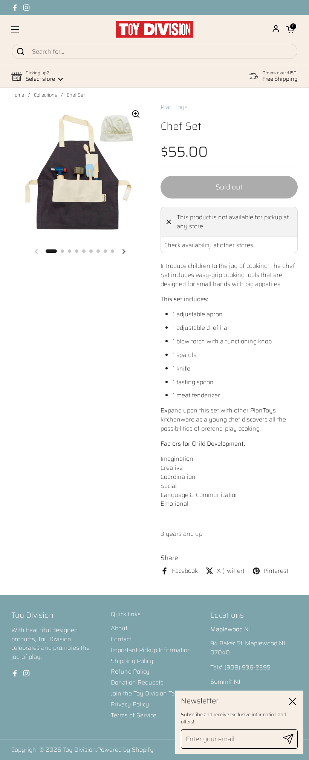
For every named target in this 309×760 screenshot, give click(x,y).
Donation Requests (137, 682)
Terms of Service (133, 715)
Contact (121, 639)
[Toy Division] (154, 29)
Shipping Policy (132, 661)
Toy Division (79, 749)
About (119, 628)
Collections (45, 95)
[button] (290, 29)
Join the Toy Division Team (147, 693)
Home (17, 95)
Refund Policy (130, 671)
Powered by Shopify (125, 749)
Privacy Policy (130, 704)
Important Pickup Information (151, 650)
